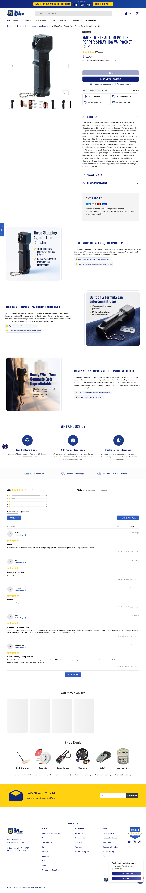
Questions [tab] (24, 512)
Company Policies (110, 847)
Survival (45, 856)
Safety (103, 768)
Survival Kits (123, 768)
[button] (110, 52)
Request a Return (110, 838)
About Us (79, 833)
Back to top (73, 823)
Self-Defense (18, 26)
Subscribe (132, 795)
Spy (43, 847)
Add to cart (111, 73)
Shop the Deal (101, 3)
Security (42, 768)
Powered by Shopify (39, 887)
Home (9, 26)
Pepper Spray (30, 26)
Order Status (108, 833)
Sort (119, 526)
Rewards (78, 847)
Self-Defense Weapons (51, 833)
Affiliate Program (82, 851)
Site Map (106, 856)
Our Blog (78, 842)
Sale (44, 865)
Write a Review (129, 518)
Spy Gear (83, 768)
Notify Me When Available (110, 79)
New (44, 861)
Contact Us (80, 838)
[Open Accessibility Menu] (5, 446)
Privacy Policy (108, 851)
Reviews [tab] (12, 512)
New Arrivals (90, 20)
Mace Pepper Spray (45, 26)
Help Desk (107, 842)
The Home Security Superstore (23, 887)
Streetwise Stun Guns (51, 870)
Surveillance (63, 768)
